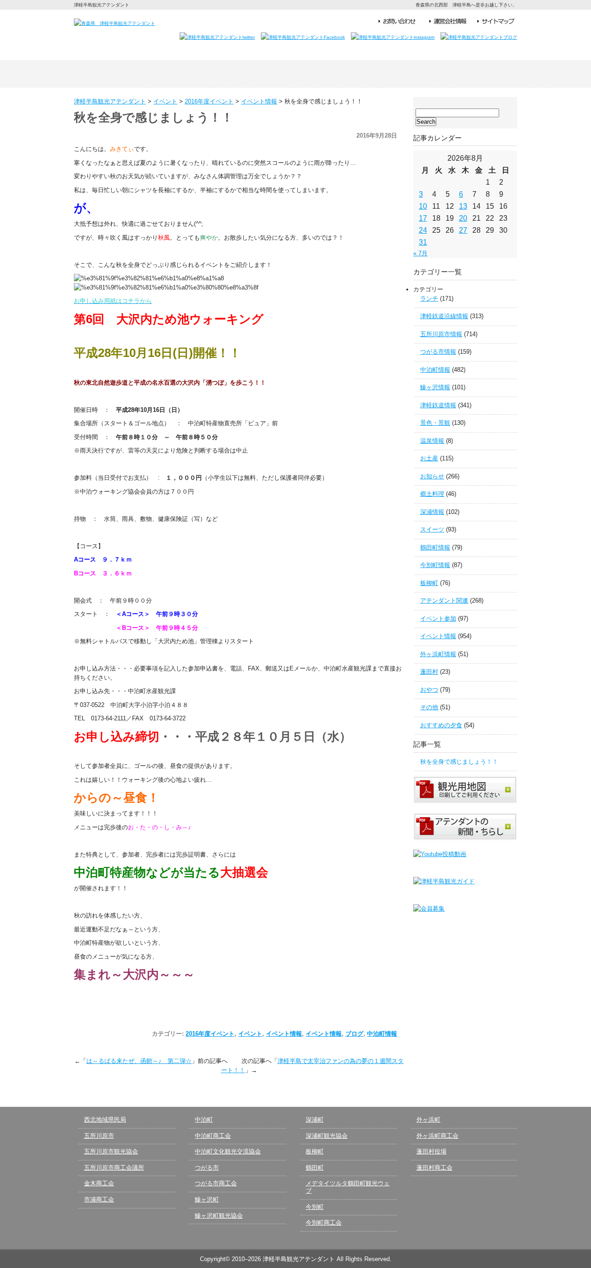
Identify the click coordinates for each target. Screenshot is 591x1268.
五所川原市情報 (441, 334)
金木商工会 (99, 1183)
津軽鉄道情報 (438, 405)
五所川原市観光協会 (111, 1151)
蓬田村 (429, 671)
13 (463, 206)
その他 (429, 707)
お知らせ (432, 476)
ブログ (354, 1033)
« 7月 (420, 253)
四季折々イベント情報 (207, 74)
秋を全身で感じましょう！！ (459, 761)
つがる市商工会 (216, 1183)
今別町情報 (435, 565)
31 (423, 242)
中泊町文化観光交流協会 (228, 1151)
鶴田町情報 (435, 547)
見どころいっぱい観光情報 (295, 74)
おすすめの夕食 (441, 725)
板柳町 (429, 583)
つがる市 (207, 1167)
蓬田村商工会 (434, 1167)
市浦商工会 (99, 1199)
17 (423, 218)
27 (463, 230)
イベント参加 (438, 618)
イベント (250, 1033)
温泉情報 (432, 440)
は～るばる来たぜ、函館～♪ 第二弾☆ (139, 1060)
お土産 (429, 458)
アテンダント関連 (444, 600)
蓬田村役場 (431, 1151)
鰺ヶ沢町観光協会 (219, 1215)
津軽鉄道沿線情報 (444, 316)
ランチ (429, 298)
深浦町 (315, 1119)
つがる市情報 (438, 351)
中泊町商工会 (213, 1135)
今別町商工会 (324, 1222)
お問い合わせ (401, 21)
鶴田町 (315, 1167)
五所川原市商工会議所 (114, 1167)
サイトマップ (496, 21)
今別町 (315, 1206)
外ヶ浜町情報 (438, 654)
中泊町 (204, 1119)
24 (423, 230)
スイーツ (432, 529)
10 (423, 206)
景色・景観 (435, 422)
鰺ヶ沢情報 (435, 387)
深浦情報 (432, 511)
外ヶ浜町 (428, 1119)
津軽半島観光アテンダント (118, 74)
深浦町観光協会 (327, 1135)
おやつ (429, 689)
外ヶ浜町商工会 (437, 1135)
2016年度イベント (210, 1033)
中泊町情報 (382, 1033)
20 (463, 218)
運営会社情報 (451, 21)
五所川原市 (99, 1135)
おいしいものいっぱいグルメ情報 (384, 74)
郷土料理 (432, 493)
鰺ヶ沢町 (207, 1199)
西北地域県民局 (105, 1119)
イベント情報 (284, 1033)
